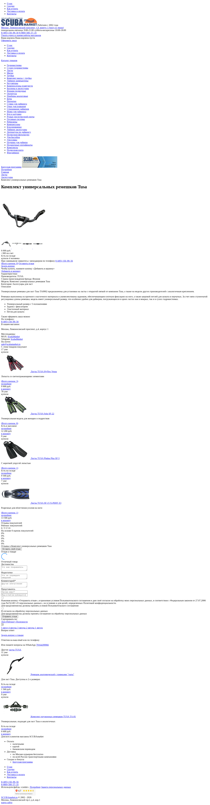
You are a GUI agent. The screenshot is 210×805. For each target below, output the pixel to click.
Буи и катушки (14, 114)
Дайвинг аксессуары (17, 129)
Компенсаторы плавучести (20, 86)
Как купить (12, 8)
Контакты (11, 14)
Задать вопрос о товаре (12, 635)
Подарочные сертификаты (20, 145)
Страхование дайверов (18, 109)
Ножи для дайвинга (16, 111)
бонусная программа (23, 762)
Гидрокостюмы (14, 65)
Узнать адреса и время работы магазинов (21, 35)
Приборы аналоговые (17, 96)
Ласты (10, 70)
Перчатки (11, 101)
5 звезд (4, 628)
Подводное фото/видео (18, 134)
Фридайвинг (13, 152)
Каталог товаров (9, 60)
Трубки (10, 75)
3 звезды (21, 628)
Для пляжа (12, 140)
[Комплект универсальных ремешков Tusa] (24, 237)
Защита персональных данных (56, 787)
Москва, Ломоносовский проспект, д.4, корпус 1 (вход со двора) (32, 27)
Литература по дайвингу (19, 132)
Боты (9, 99)
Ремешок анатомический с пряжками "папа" (52, 674)
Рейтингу (11, 622)
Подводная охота (15, 150)
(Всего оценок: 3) (9, 381)
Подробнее (6, 169)
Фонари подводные (16, 91)
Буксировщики (14, 127)
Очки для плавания (16, 106)
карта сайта (6, 802)
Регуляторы (12, 83)
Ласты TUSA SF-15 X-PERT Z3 (46, 503)
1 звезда (39, 628)
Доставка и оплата (16, 11)
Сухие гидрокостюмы (17, 68)
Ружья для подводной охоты (20, 116)
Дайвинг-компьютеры (17, 81)
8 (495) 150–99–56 (10, 33)
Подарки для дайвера (17, 142)
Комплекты (12, 147)
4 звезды (12, 628)
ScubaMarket (14, 336)
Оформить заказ (9, 40)
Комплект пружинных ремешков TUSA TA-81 (53, 716)
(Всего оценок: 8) (9, 423)
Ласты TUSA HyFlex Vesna (44, 371)
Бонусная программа (11, 167)
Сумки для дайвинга (17, 104)
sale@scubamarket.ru (10, 344)
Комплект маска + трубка (19, 78)
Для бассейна (13, 137)
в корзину (6, 389)
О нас (9, 3)
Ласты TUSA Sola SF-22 (42, 413)
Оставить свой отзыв (11, 549)
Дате (3, 622)
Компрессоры (13, 124)
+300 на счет (7, 253)
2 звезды (30, 628)
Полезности (22, 622)
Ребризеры (12, 122)
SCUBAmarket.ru (9, 797)
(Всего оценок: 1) (9, 468)
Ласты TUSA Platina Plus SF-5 (45, 458)
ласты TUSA (15, 650)
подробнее (6, 384)
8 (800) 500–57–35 (28, 33)
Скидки (10, 6)
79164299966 (42, 645)
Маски (10, 73)
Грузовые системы (16, 119)
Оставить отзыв (26, 263)
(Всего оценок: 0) (9, 263)
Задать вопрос (8, 266)
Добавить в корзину (11, 271)
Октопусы (12, 93)
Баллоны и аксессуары (18, 88)
